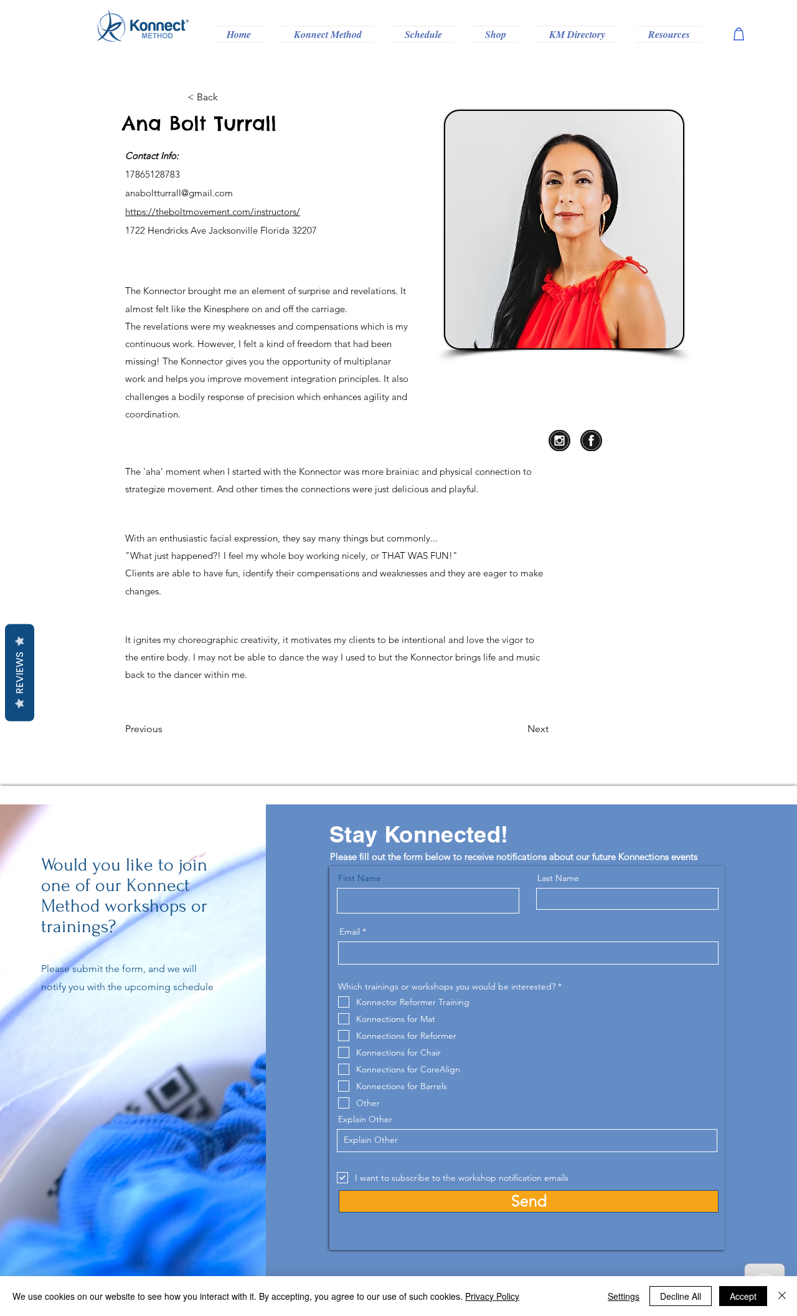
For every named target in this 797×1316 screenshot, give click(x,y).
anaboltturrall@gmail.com (179, 193)
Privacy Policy (492, 1296)
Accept (743, 1296)
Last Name (558, 878)
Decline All (680, 1296)
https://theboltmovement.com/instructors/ (212, 211)
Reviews (19, 673)
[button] (327, 34)
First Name (359, 878)
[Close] (782, 1296)
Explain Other (365, 1119)
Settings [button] (623, 1296)
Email (349, 931)
